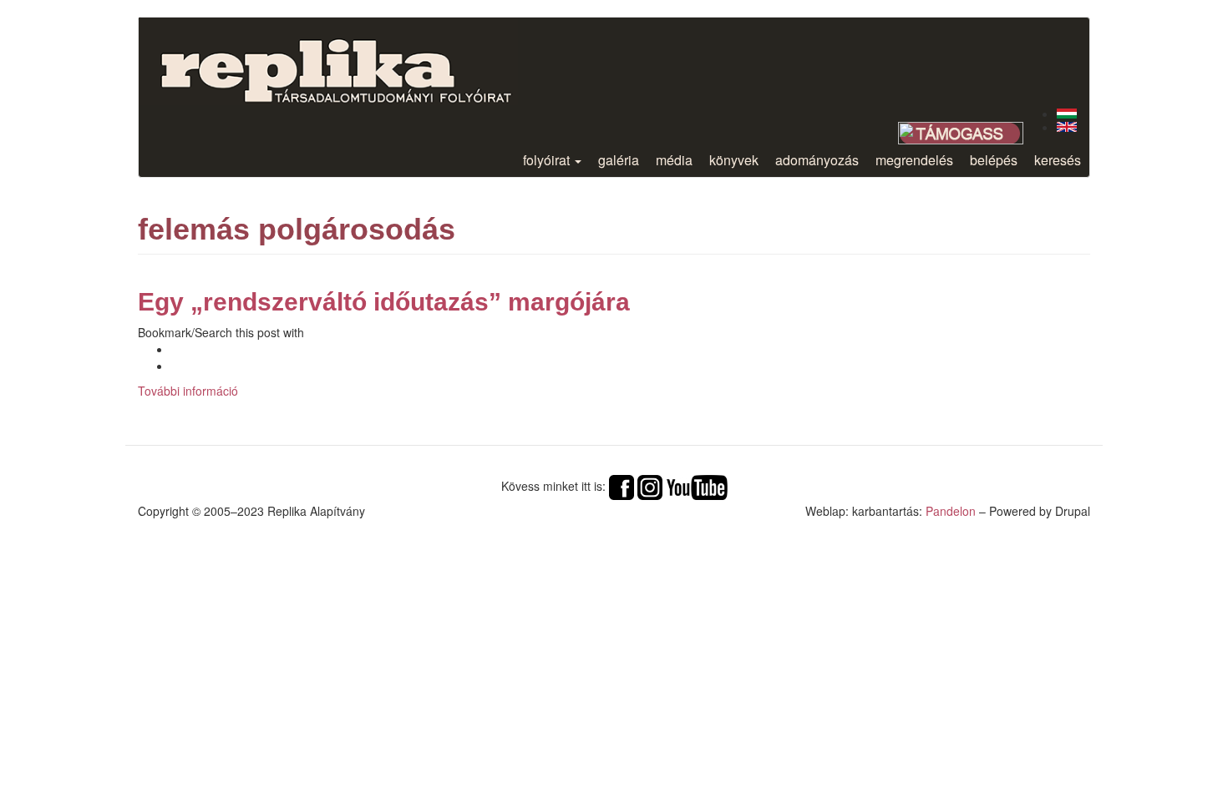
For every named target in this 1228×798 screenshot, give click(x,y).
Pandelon (951, 511)
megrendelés (914, 159)
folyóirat (548, 159)
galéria (618, 159)
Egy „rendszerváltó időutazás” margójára (384, 302)
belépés (993, 159)
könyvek (734, 159)
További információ (188, 390)
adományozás (817, 159)
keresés (1057, 159)
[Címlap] (349, 61)
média (674, 159)
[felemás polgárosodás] (1067, 114)
